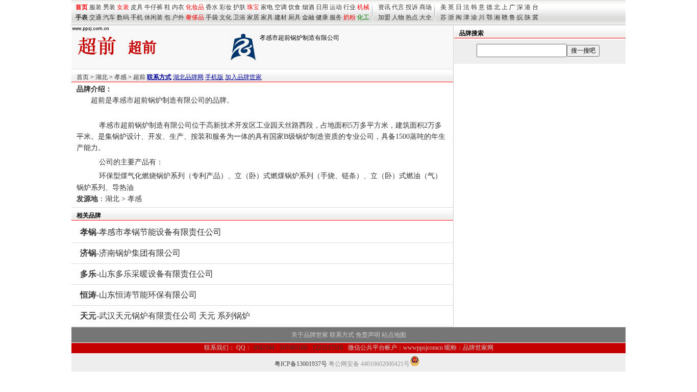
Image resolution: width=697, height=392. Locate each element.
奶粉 (349, 17)
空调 (281, 7)
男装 (109, 7)
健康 (322, 17)
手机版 (214, 77)
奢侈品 (195, 17)
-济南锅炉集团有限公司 (130, 253)
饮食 (294, 7)
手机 (137, 17)
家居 (253, 17)
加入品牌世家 (243, 77)
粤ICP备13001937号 (301, 364)
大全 (425, 17)
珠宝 (253, 7)
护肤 (239, 7)
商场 (425, 7)
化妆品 (195, 7)
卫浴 (239, 17)
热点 (412, 17)
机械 (363, 7)
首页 (83, 77)
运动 (336, 7)
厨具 (294, 17)
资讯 (384, 7)
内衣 (178, 7)
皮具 (137, 7)
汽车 (109, 17)
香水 (212, 7)
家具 (267, 17)
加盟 (384, 17)
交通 (95, 17)
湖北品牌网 (188, 77)
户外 (178, 17)
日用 (322, 7)
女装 (123, 7)
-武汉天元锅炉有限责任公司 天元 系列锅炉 (165, 315)
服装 (95, 7)
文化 (225, 17)
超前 (139, 77)
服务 (336, 17)
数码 (123, 17)
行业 (349, 7)
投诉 (412, 7)
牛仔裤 (153, 7)
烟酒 (308, 7)
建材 (281, 17)
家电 (267, 7)
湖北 (101, 77)
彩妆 (225, 7)
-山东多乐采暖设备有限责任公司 (146, 274)
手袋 (212, 17)
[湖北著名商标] (243, 58)
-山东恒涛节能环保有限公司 (138, 294)
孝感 (120, 77)
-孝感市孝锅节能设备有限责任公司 (150, 232)
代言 (398, 7)
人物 (398, 17)
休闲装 (153, 17)
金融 (308, 17)
